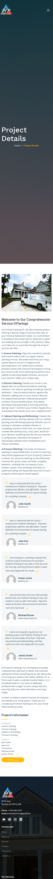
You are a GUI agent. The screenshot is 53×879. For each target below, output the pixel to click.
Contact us (6, 856)
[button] (22, 308)
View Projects (13, 760)
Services (5, 841)
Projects (5, 846)
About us (5, 837)
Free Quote (6, 851)
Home (17, 145)
